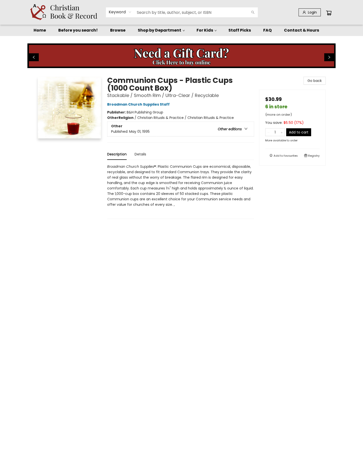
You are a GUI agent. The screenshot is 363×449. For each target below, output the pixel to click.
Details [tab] (140, 154)
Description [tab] (117, 154)
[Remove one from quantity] (268, 132)
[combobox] (120, 12)
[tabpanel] (180, 191)
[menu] (181, 30)
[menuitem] (39, 30)
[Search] (253, 12)
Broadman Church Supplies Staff (138, 104)
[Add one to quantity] (282, 132)
